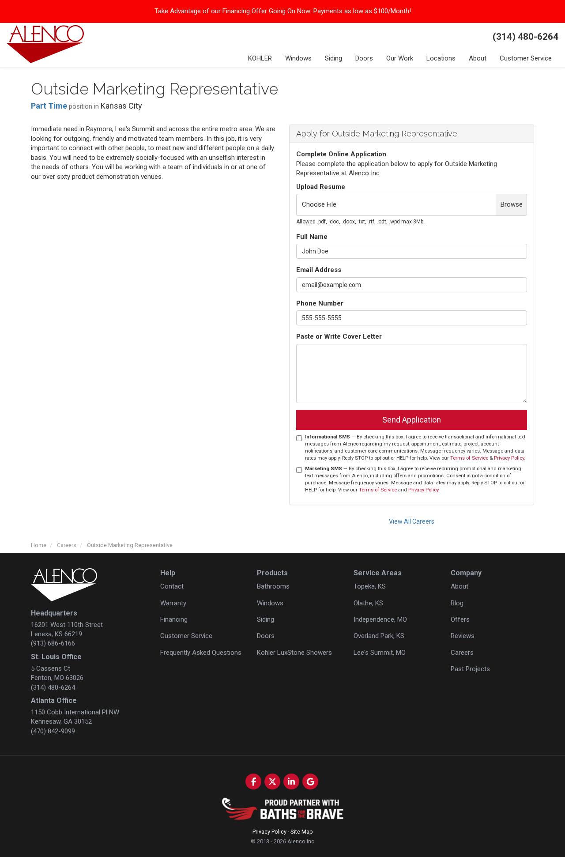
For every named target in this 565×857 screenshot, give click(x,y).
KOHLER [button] (260, 58)
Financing (174, 619)
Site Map (301, 831)
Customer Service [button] (526, 58)
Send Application (411, 419)
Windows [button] (298, 58)
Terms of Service (469, 458)
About (459, 586)
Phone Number (319, 303)
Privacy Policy (423, 490)
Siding (265, 619)
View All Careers (411, 521)
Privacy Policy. (509, 458)
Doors (266, 636)
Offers (460, 619)
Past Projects (470, 669)
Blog (457, 603)
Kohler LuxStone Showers (294, 653)
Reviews (463, 636)
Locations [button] (441, 58)
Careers (462, 653)
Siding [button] (333, 58)
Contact (172, 586)
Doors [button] (364, 58)
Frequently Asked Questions (200, 653)
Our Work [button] (399, 58)
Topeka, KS (370, 586)
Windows (270, 603)
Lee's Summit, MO (380, 653)
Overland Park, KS (379, 636)
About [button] (477, 58)
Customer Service (186, 636)
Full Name (312, 237)
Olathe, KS (368, 603)
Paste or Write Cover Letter (339, 336)
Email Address (318, 270)
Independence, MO (380, 619)
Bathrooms (273, 586)
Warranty (173, 603)
